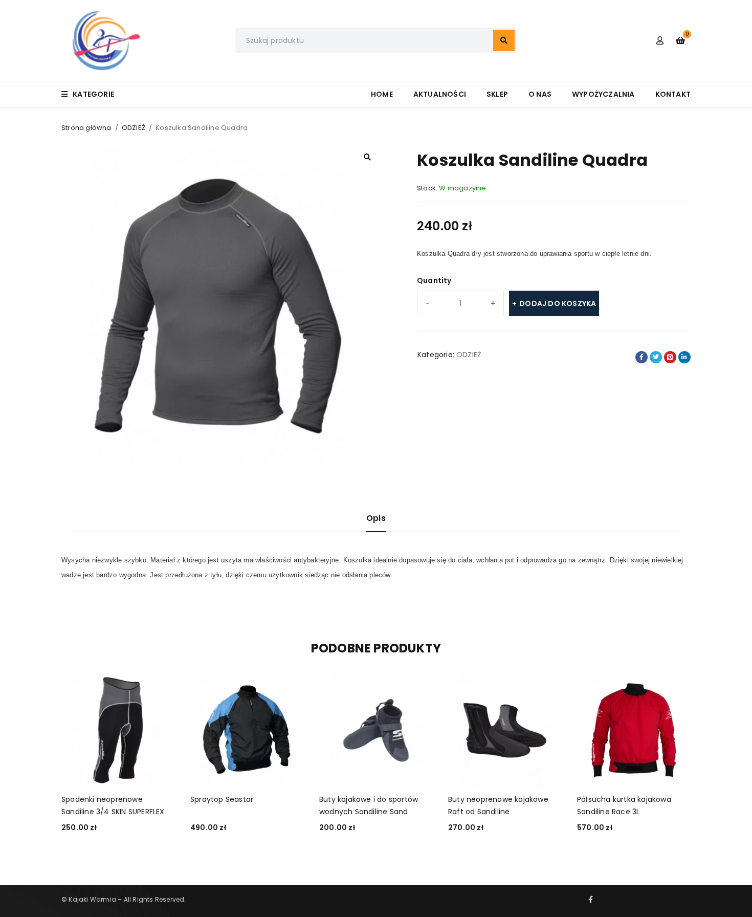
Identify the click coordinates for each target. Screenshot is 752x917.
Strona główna (86, 128)
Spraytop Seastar (221, 799)
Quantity (434, 280)
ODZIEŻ (133, 128)
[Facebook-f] (591, 899)
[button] (367, 157)
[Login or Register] (660, 40)
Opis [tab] (376, 518)
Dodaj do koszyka (557, 303)
